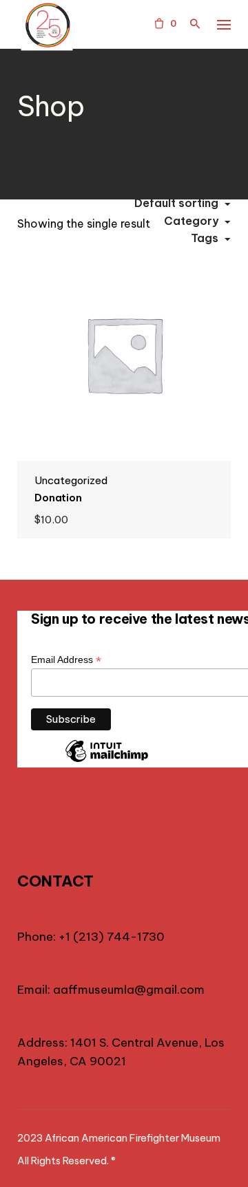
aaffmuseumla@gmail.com (129, 989)
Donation (58, 497)
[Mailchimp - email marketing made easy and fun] (107, 761)
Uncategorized (70, 480)
